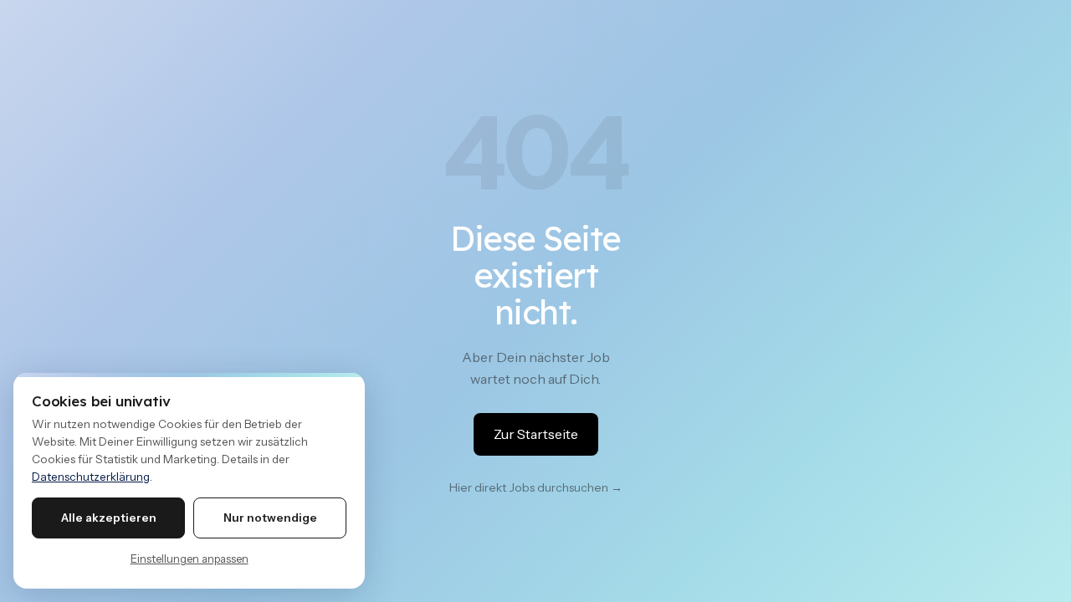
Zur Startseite (536, 434)
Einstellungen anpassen (190, 558)
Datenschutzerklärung (91, 476)
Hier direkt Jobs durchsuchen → (536, 487)
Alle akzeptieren (108, 517)
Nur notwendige (270, 517)
